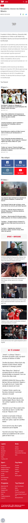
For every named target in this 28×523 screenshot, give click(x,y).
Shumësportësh (4, 477)
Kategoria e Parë (5, 469)
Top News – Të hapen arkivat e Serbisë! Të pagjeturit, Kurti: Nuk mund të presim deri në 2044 (13, 223)
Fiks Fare (3, 492)
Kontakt (17, 490)
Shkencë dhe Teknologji (20, 453)
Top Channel (7, 165)
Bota (16, 444)
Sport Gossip (4, 479)
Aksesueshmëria (19, 497)
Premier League (4, 471)
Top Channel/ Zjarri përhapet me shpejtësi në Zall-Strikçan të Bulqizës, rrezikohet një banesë (13, 199)
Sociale (2, 455)
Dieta (16, 473)
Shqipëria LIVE (4, 490)
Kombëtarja (3, 465)
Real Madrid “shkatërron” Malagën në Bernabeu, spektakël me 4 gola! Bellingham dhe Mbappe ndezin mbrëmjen (14, 108)
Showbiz (17, 465)
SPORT (6, 2)
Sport (2, 5)
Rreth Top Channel (19, 486)
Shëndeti (17, 471)
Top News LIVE (4, 459)
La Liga (2, 473)
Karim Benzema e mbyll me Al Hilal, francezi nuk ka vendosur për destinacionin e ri (13, 133)
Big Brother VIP (4, 486)
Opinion (17, 446)
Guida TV (3, 498)
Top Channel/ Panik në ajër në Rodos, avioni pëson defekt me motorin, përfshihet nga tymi (13, 205)
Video (2, 457)
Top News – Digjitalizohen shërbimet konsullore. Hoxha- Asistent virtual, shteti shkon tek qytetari (12, 230)
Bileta (16, 488)
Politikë (2, 446)
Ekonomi (3, 453)
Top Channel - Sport (20, 165)
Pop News (18, 462)
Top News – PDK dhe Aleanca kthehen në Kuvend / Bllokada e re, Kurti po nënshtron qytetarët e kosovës (12, 211)
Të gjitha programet (5, 496)
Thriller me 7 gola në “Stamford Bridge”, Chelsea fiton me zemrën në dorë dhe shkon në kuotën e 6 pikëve (13, 150)
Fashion (17, 469)
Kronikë (2, 448)
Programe (4, 483)
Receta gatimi (18, 475)
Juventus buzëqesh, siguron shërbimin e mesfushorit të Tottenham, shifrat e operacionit (12, 125)
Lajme (3, 444)
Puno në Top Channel (20, 492)
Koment (17, 448)
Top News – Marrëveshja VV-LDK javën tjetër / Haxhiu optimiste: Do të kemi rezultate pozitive (14, 217)
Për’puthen (3, 488)
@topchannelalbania (8, 173)
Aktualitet (3, 450)
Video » (5, 180)
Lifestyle (17, 467)
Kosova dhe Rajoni (19, 450)
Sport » (5, 87)
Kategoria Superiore (5, 467)
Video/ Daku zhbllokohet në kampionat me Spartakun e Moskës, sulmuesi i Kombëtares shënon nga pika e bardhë (13, 116)
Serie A (2, 475)
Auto (16, 455)
